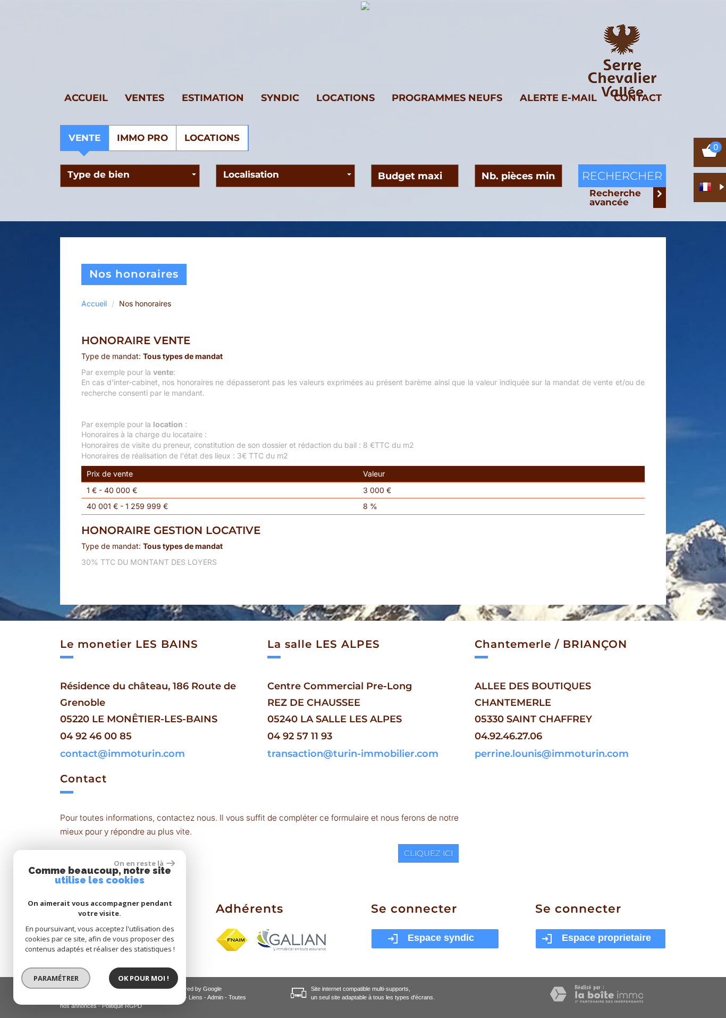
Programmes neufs (447, 97)
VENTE (84, 137)
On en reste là (139, 863)
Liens (195, 997)
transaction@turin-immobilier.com (352, 753)
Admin (215, 997)
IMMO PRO (142, 137)
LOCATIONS (212, 137)
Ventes (144, 97)
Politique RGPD (122, 1006)
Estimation (213, 97)
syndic (280, 97)
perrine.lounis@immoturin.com (552, 753)
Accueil (86, 97)
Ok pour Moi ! (143, 978)
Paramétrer (56, 978)
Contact (638, 97)
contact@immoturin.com (122, 753)
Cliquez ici (428, 853)
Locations (345, 97)
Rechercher (622, 175)
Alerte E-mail (558, 97)
